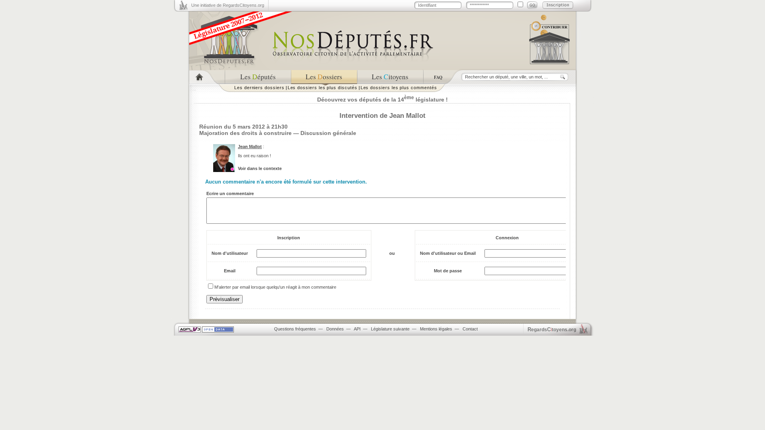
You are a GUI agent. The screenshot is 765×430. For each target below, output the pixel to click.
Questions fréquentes (295, 328)
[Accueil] (207, 77)
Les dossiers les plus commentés (399, 87)
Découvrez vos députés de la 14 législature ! (382, 99)
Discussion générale (328, 133)
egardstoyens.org (552, 329)
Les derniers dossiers (259, 87)
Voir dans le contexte (260, 168)
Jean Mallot (250, 146)
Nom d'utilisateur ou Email (448, 253)
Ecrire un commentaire (230, 193)
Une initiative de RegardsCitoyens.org (227, 5)
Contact (470, 328)
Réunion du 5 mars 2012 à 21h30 (243, 126)
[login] (532, 5)
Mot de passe (448, 270)
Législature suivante (390, 328)
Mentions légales (436, 328)
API (357, 328)
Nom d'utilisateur (230, 253)
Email (229, 270)
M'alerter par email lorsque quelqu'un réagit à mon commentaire (275, 287)
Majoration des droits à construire (245, 133)
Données (335, 328)
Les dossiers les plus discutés (322, 87)
